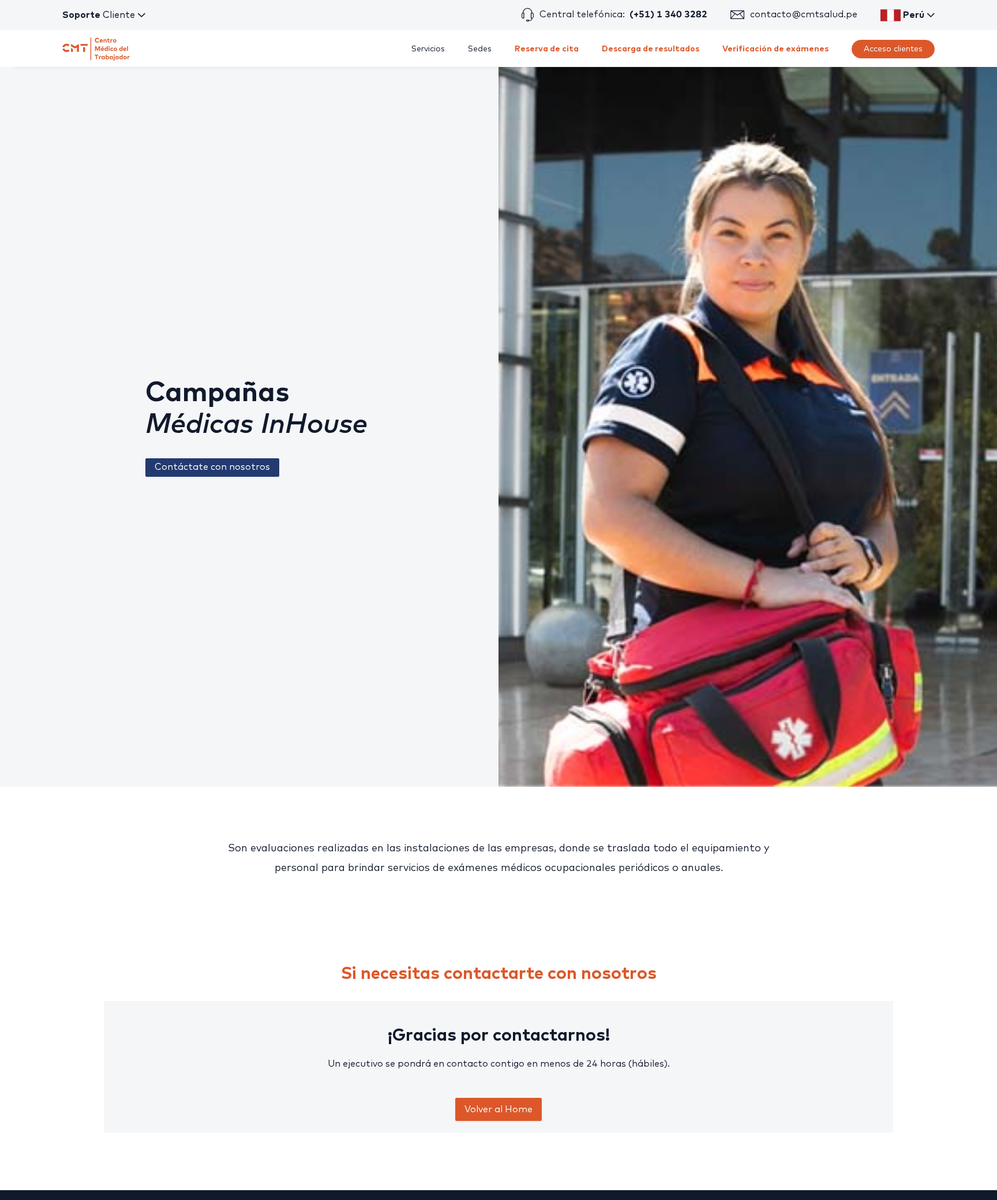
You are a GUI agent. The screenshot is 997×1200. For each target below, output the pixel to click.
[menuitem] (428, 49)
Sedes (480, 49)
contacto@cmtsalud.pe (803, 14)
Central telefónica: (623, 14)
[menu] (571, 49)
